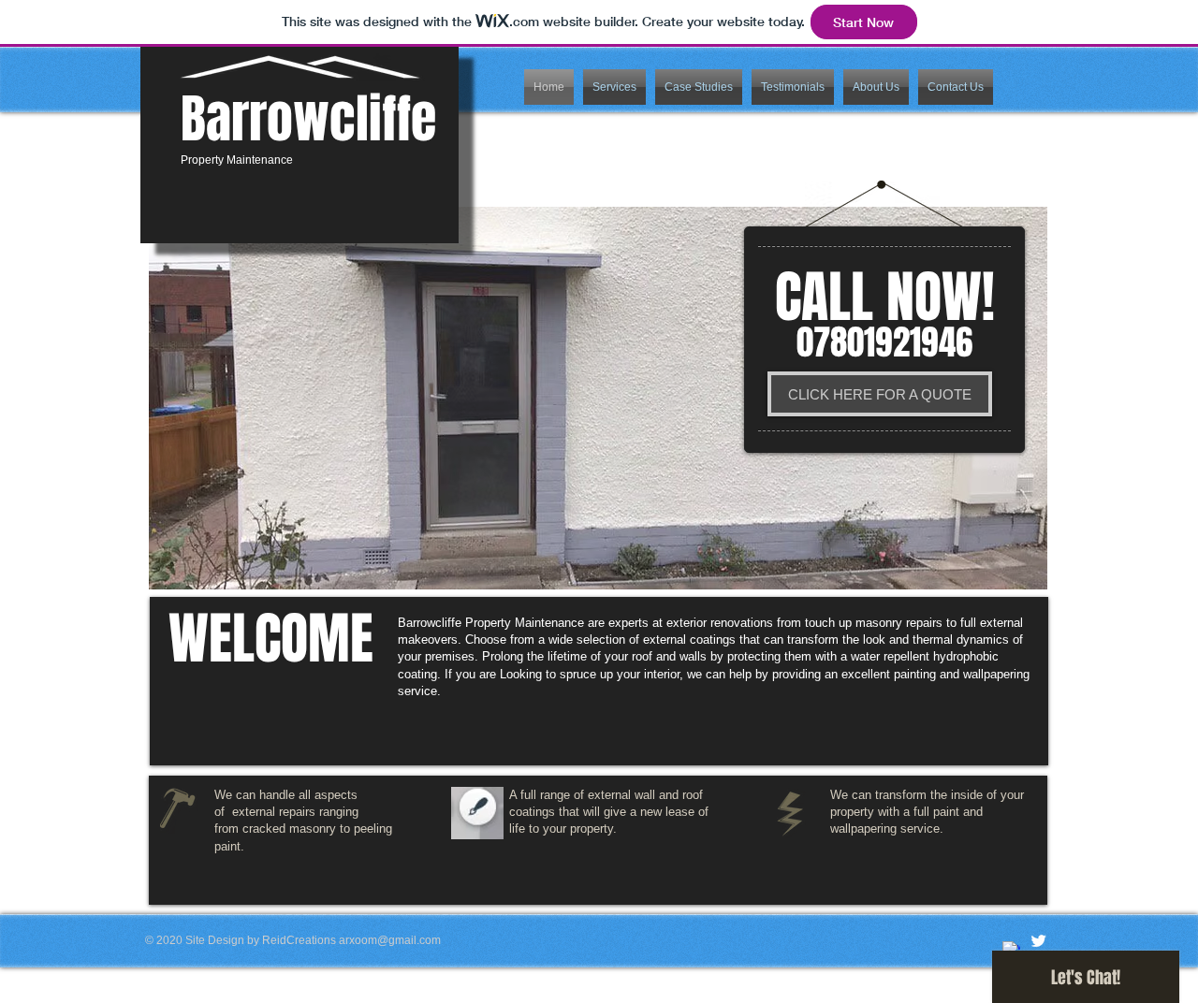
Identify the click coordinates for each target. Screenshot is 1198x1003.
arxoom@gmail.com (390, 940)
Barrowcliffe (308, 118)
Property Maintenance (237, 160)
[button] (614, 87)
